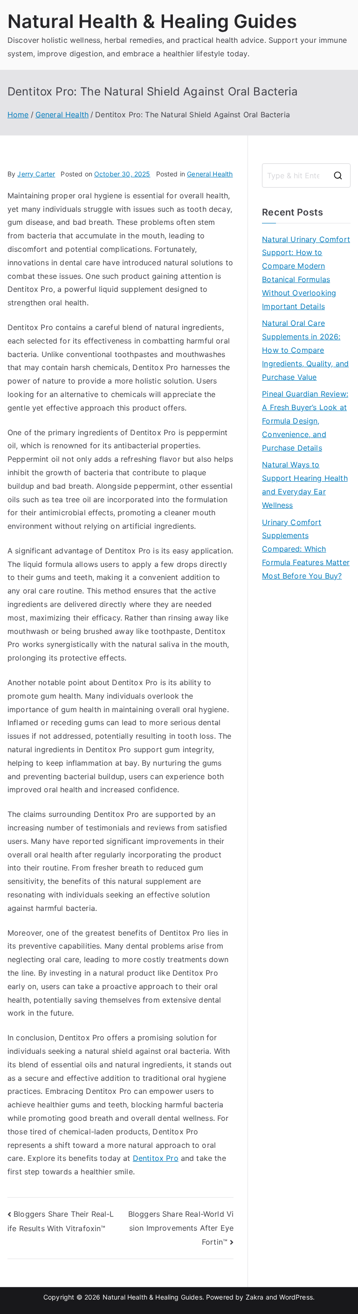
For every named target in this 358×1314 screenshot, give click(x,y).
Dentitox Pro (156, 1158)
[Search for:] (306, 175)
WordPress (295, 1297)
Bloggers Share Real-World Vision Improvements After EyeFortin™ (181, 1227)
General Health (210, 174)
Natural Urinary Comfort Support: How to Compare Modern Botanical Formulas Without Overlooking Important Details (306, 273)
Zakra (255, 1297)
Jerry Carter (36, 174)
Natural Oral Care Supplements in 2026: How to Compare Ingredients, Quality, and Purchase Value (305, 349)
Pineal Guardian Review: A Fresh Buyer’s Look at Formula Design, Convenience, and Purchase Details (305, 420)
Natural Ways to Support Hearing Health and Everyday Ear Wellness (305, 484)
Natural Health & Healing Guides (152, 21)
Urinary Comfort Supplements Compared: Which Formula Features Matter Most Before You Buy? (306, 549)
